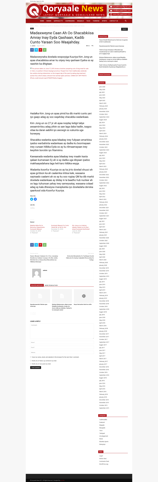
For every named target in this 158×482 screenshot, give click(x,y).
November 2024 (104, 111)
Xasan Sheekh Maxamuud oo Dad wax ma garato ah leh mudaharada (113, 41)
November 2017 (104, 336)
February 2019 (103, 295)
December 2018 (104, 301)
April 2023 (102, 163)
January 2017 (103, 364)
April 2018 (102, 323)
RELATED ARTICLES (37, 285)
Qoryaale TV (58, 21)
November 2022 (104, 177)
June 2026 (102, 87)
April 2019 (102, 290)
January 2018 (103, 331)
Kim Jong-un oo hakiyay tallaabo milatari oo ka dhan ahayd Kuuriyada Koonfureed (81, 227)
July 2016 (102, 380)
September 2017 (104, 342)
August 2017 (103, 345)
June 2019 (102, 284)
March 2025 (102, 103)
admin (33, 45)
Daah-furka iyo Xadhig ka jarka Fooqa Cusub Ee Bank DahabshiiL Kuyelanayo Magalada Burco (112, 66)
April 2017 (102, 356)
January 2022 (103, 205)
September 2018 (104, 309)
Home (42, 21)
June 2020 (102, 251)
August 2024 (103, 120)
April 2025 (102, 100)
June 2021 (102, 224)
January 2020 (103, 265)
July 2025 (102, 92)
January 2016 (103, 397)
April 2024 (102, 131)
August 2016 (103, 378)
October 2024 (103, 114)
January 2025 (103, 109)
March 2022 (102, 199)
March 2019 (102, 293)
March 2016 (102, 391)
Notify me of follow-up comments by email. (44, 360)
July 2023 (102, 155)
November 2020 (104, 238)
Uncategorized (103, 436)
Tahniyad (96, 21)
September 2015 (104, 408)
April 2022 (102, 196)
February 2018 (103, 328)
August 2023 (103, 152)
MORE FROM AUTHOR (51, 285)
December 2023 (104, 142)
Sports (104, 21)
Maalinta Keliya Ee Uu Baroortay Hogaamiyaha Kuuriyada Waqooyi (37, 227)
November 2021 (104, 210)
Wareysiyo (102, 444)
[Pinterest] (40, 50)
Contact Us (114, 21)
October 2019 (103, 273)
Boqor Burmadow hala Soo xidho (83, 304)
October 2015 (103, 405)
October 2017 (103, 339)
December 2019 (104, 268)
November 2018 (104, 304)
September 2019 (104, 276)
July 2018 (102, 315)
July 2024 (102, 122)
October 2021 (103, 213)
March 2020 (102, 260)
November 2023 (104, 144)
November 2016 (104, 369)
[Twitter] (36, 50)
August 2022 (103, 185)
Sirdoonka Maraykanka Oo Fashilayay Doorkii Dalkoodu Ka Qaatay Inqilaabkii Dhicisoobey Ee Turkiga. (80, 258)
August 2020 (103, 246)
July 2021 (102, 221)
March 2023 (102, 166)
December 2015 (104, 400)
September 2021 (104, 216)
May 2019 (102, 287)
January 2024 (103, 139)
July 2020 (102, 249)
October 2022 (103, 180)
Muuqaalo (102, 428)
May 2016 (102, 386)
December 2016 (104, 367)
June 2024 (102, 125)
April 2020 (102, 257)
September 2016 (104, 375)
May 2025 (102, 98)
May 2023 (102, 161)
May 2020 (102, 254)
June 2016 (102, 383)
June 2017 (102, 350)
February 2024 (103, 136)
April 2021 (102, 227)
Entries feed (102, 458)
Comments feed (104, 461)
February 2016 (103, 394)
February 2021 (103, 232)
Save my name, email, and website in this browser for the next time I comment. (55, 357)
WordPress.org (103, 464)
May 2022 (102, 194)
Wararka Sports (103, 441)
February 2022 (103, 202)
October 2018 (103, 306)
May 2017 (102, 353)
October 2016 (103, 372)
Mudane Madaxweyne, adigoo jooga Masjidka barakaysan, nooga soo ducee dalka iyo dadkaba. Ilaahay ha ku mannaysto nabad (113, 59)
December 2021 (104, 207)
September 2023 (104, 150)
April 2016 (102, 389)
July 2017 (102, 347)
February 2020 (103, 262)
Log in (101, 456)
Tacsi (88, 21)
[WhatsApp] (44, 50)
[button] (125, 21)
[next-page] (34, 313)
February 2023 (103, 169)
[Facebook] (32, 50)
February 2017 (103, 361)
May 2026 (102, 89)
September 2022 (104, 183)
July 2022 (102, 188)
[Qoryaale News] (79, 11)
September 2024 (104, 117)
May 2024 (102, 128)
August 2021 (103, 218)
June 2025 (102, 95)
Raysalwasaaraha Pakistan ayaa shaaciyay (111, 46)
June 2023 (102, 158)
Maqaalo (80, 21)
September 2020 (104, 243)
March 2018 (102, 325)
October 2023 (103, 147)
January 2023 (103, 172)
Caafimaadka (70, 21)
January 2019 (103, 298)
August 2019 (103, 279)
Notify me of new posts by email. (41, 364)
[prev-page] (31, 313)
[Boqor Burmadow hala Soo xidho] (84, 296)
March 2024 (102, 133)
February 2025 (103, 106)
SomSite (62, 480)
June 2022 (102, 191)
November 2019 (104, 271)
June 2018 (102, 317)
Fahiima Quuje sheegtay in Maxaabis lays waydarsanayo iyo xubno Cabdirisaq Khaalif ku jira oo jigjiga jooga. (112, 51)
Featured (102, 422)
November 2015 (104, 402)
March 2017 (102, 358)
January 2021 (103, 235)
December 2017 (104, 334)
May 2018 (102, 320)
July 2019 (102, 282)
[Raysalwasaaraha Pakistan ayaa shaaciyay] (40, 296)
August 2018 (103, 312)
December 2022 (104, 174)
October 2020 (103, 240)
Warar (48, 21)
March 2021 (102, 229)
